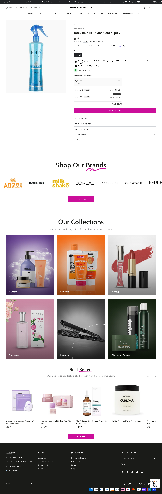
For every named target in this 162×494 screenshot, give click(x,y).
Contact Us (75, 461)
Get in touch (12, 470)
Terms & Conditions (46, 461)
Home (75, 24)
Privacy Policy (44, 465)
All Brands (81, 199)
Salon (40, 468)
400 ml (78, 55)
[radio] (98, 82)
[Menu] (158, 480)
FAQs (73, 465)
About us (42, 458)
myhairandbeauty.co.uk (19, 484)
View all (81, 437)
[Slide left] (149, 376)
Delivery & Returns (78, 458)
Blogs (73, 468)
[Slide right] (154, 376)
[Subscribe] (155, 458)
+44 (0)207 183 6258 (15, 466)
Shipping (85, 41)
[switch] (155, 485)
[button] (144, 7)
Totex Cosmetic (79, 29)
